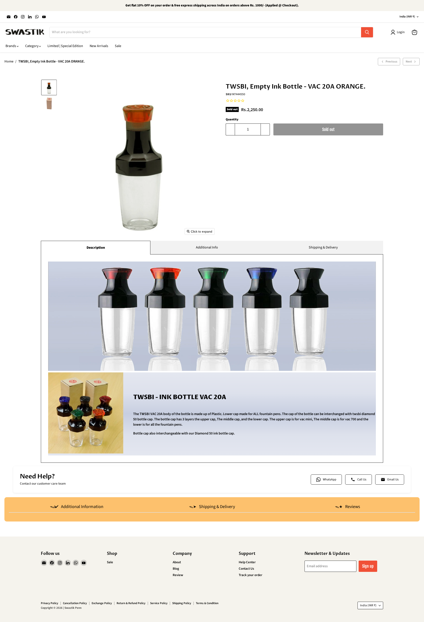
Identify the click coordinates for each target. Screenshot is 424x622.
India (407, 17)
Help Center (247, 562)
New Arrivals (99, 46)
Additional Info (207, 247)
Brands (11, 46)
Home (8, 61)
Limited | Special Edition (65, 46)
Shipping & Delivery (323, 247)
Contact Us (246, 568)
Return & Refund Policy (131, 603)
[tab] (76, 507)
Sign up (368, 566)
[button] (49, 87)
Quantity (232, 119)
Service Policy (158, 603)
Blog (176, 568)
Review (178, 575)
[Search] (367, 32)
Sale (118, 46)
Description (96, 247)
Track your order (250, 575)
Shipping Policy (181, 603)
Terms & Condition (207, 603)
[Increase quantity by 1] (265, 129)
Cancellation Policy (75, 603)
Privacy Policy (49, 603)
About (177, 562)
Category (32, 46)
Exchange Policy (102, 603)
